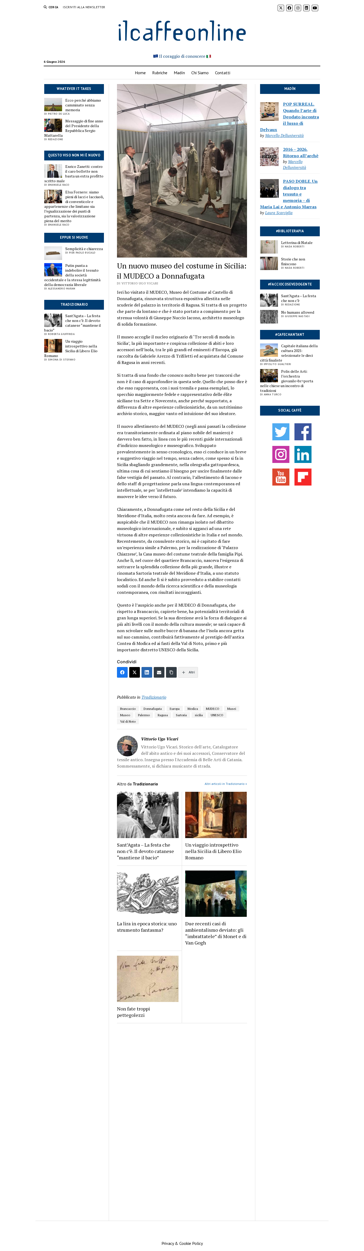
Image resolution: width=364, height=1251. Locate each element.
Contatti (222, 72)
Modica (193, 709)
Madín (179, 72)
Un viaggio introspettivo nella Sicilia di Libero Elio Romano (71, 348)
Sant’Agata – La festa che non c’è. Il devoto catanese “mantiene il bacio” (72, 323)
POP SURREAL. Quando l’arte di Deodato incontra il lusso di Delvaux (289, 116)
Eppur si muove (74, 237)
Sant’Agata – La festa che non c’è (298, 298)
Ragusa (163, 715)
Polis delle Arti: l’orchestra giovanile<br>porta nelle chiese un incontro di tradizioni (286, 381)
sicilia (199, 715)
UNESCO (217, 715)
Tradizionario (74, 304)
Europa (175, 709)
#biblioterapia (290, 231)
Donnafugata (153, 709)
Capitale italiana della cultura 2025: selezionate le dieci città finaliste (289, 353)
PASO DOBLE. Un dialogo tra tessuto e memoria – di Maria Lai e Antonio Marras (289, 194)
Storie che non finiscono (293, 261)
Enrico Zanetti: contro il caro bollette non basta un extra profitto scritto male (73, 173)
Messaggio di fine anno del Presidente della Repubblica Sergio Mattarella (73, 128)
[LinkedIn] (146, 672)
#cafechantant (289, 334)
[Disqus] (182, 1100)
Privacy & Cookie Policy (182, 1243)
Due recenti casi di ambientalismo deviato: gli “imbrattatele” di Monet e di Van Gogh (215, 933)
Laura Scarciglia (279, 212)
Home (140, 72)
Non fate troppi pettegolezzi (133, 1011)
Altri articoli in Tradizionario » (226, 784)
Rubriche (159, 72)
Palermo (144, 715)
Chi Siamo (200, 72)
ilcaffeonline (182, 29)
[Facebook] (122, 672)
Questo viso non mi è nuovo (74, 155)
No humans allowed (297, 312)
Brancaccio (128, 709)
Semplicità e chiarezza (84, 248)
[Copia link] (171, 672)
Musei (231, 709)
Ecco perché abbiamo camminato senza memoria (83, 105)
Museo (125, 715)
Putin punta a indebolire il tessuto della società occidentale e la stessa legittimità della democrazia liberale (72, 275)
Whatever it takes (74, 88)
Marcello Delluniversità (284, 135)
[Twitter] (134, 672)
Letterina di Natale (297, 242)
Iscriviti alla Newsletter (84, 7)
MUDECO (212, 709)
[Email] (159, 672)
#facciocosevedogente (290, 284)
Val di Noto (128, 721)
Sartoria (181, 715)
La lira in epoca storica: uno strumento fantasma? (147, 926)
